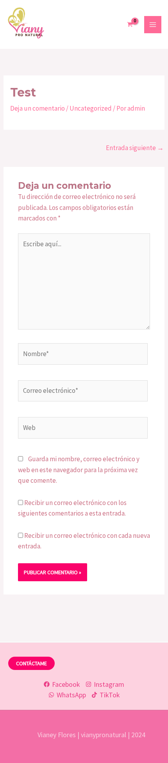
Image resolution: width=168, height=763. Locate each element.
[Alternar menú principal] (152, 24)
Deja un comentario (37, 108)
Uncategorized (91, 108)
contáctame (31, 663)
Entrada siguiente (135, 147)
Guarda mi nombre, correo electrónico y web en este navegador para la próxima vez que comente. (78, 469)
